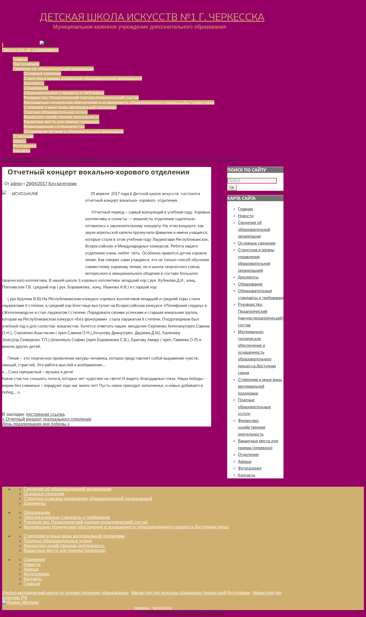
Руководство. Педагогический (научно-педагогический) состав (86, 522)
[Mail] (46, 43)
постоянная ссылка (45, 414)
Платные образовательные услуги (254, 407)
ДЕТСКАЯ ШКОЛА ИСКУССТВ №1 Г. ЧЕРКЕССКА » (54, 160)
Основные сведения (256, 243)
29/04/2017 (36, 183)
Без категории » (123, 160)
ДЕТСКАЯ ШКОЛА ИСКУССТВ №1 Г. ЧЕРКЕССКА (152, 17)
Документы (248, 277)
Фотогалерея (250, 468)
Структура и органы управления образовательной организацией (88, 498)
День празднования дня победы (36, 424)
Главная (245, 209)
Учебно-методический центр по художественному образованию (65, 593)
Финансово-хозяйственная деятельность (251, 427)
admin (16, 183)
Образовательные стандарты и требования (67, 517)
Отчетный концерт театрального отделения (46, 419)
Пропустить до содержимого (30, 50)
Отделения (248, 454)
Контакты (246, 475)
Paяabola (141, 608)
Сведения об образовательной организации (254, 229)
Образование (250, 284)
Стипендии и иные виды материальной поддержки (260, 386)
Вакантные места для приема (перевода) (65, 550)
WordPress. (163, 608)
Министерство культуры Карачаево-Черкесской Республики (191, 593)
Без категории (62, 183)
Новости (245, 216)
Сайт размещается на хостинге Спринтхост (183, 612)
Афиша (244, 461)
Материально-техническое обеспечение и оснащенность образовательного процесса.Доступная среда (257, 352)
